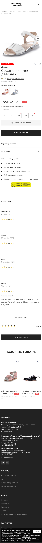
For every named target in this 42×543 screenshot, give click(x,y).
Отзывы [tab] (6, 201)
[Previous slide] (4, 38)
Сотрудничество (8, 528)
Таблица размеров (23, 123)
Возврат (4, 479)
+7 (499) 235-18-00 (8, 445)
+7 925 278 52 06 (7, 454)
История (4, 500)
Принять (37, 531)
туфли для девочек (9, 391)
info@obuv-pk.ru (7, 458)
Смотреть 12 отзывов (15, 79)
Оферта (4, 511)
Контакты (5, 507)
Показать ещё (21, 318)
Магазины (5, 504)
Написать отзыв (21, 337)
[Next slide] (38, 38)
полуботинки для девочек (31, 391)
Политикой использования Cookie (16, 537)
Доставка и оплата (8, 476)
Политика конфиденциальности (14, 514)
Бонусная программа (9, 483)
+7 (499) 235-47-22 (8, 432)
